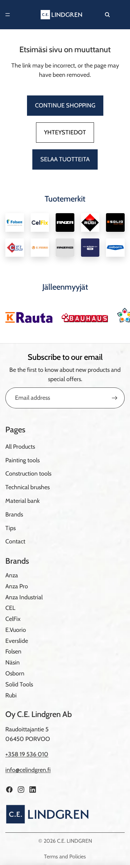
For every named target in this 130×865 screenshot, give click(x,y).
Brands (14, 514)
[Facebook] (9, 789)
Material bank (22, 501)
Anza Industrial (24, 597)
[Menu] (7, 14)
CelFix (13, 619)
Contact (15, 541)
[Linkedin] (33, 789)
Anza (11, 575)
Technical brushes (27, 487)
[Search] (107, 14)
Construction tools (28, 473)
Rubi (11, 695)
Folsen (13, 651)
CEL (10, 608)
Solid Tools (19, 684)
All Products (20, 446)
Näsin (12, 662)
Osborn (14, 673)
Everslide (16, 641)
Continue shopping (65, 105)
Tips (10, 528)
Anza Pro (16, 586)
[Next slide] (117, 315)
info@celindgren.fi (28, 770)
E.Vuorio (15, 630)
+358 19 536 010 (26, 754)
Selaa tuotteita (65, 159)
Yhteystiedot (65, 132)
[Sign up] (115, 398)
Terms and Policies (65, 856)
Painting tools (22, 460)
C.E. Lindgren (74, 841)
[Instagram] (21, 789)
